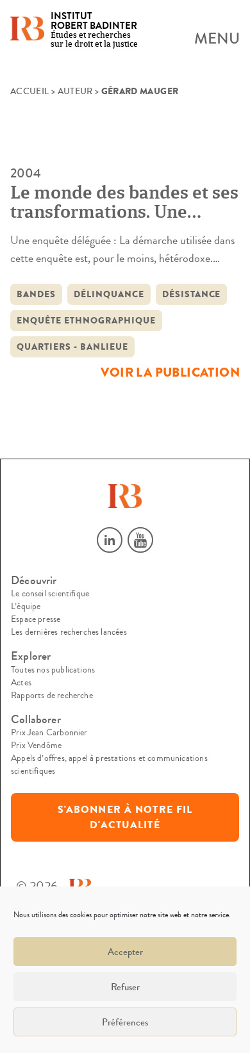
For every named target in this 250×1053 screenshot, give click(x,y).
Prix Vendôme (36, 745)
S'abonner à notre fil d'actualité (125, 817)
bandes (36, 294)
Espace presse (35, 619)
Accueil (29, 91)
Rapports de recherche (52, 695)
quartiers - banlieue (72, 347)
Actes (21, 682)
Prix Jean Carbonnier (49, 732)
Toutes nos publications (53, 670)
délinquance (109, 294)
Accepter (125, 952)
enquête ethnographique (86, 320)
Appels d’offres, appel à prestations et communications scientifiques (109, 765)
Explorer (31, 656)
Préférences (125, 1022)
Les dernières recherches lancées (69, 632)
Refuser (125, 987)
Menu (217, 39)
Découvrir (34, 580)
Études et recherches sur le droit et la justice (94, 30)
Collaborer (36, 719)
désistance (191, 294)
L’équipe (25, 606)
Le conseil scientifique (50, 593)
